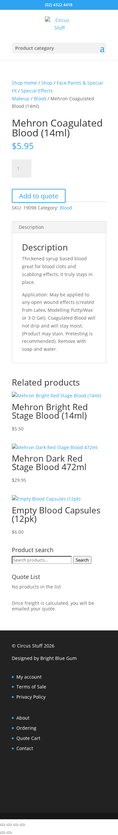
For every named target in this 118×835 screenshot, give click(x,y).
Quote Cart (28, 738)
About (23, 718)
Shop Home (24, 83)
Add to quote (38, 195)
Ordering (26, 728)
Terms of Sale (31, 687)
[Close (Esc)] (22, 825)
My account (29, 677)
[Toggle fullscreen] (9, 825)
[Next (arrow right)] (9, 833)
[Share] (15, 825)
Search (82, 560)
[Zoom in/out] (2, 825)
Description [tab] (31, 227)
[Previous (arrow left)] (2, 833)
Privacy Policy (31, 697)
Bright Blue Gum (58, 658)
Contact (24, 748)
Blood (40, 98)
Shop (46, 83)
